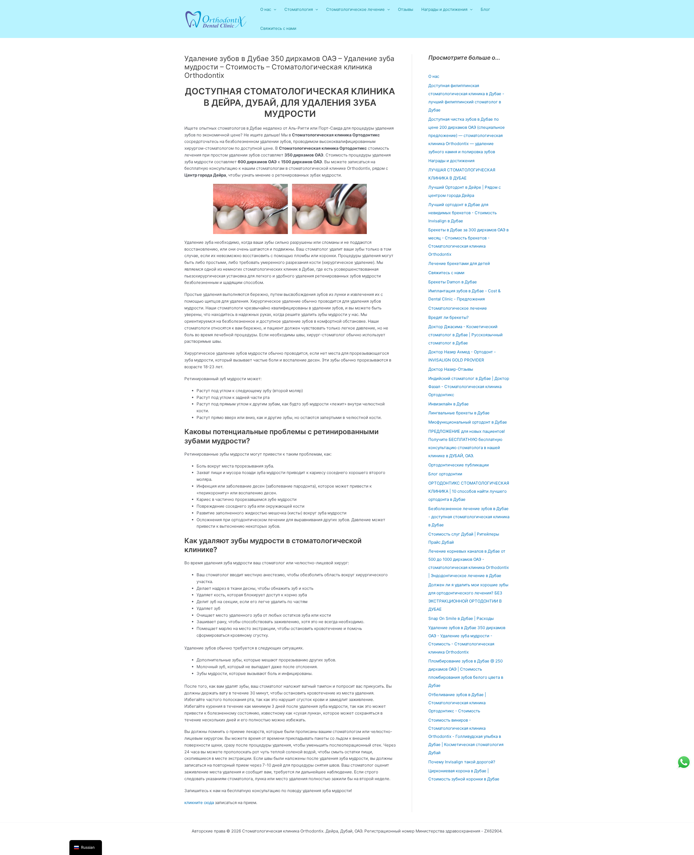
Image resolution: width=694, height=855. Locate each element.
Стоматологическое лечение (457, 308)
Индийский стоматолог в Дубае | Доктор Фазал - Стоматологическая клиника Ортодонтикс (468, 386)
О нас (433, 76)
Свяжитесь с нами (278, 28)
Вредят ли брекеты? (448, 317)
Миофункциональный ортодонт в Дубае (467, 422)
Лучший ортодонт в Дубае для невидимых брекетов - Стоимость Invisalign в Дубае (462, 212)
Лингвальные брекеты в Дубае (459, 412)
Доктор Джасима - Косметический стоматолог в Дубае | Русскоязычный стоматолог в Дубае (465, 334)
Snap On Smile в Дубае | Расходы (461, 618)
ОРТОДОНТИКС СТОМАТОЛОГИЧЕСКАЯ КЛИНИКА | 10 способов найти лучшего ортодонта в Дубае (468, 491)
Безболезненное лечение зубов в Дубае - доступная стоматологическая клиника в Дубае (468, 516)
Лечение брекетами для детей (459, 263)
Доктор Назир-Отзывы (450, 369)
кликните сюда (199, 802)
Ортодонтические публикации (458, 464)
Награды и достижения (451, 160)
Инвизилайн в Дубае (448, 403)
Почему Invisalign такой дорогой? (461, 761)
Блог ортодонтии (445, 473)
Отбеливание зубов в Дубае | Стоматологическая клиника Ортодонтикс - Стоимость (457, 702)
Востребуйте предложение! (650, 9)
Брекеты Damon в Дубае (452, 281)
